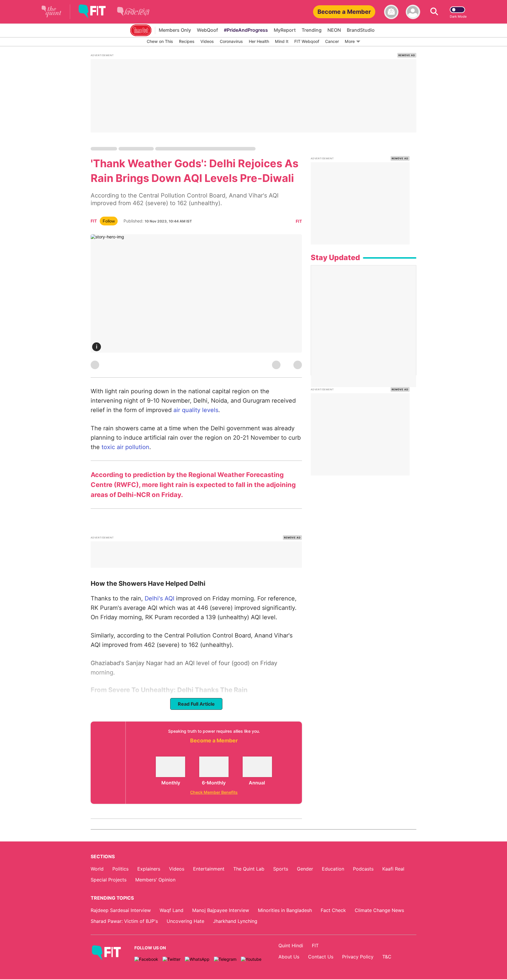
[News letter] (391, 12)
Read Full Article (196, 704)
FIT (94, 220)
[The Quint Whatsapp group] (197, 959)
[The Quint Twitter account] (171, 959)
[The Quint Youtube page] (251, 959)
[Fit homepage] (96, 12)
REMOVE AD (406, 55)
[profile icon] (413, 12)
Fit (299, 221)
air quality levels (195, 410)
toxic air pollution (124, 447)
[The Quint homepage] (51, 12)
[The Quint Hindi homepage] (133, 16)
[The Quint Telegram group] (225, 959)
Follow (109, 221)
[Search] (434, 12)
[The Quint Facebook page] (146, 959)
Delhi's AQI (160, 598)
